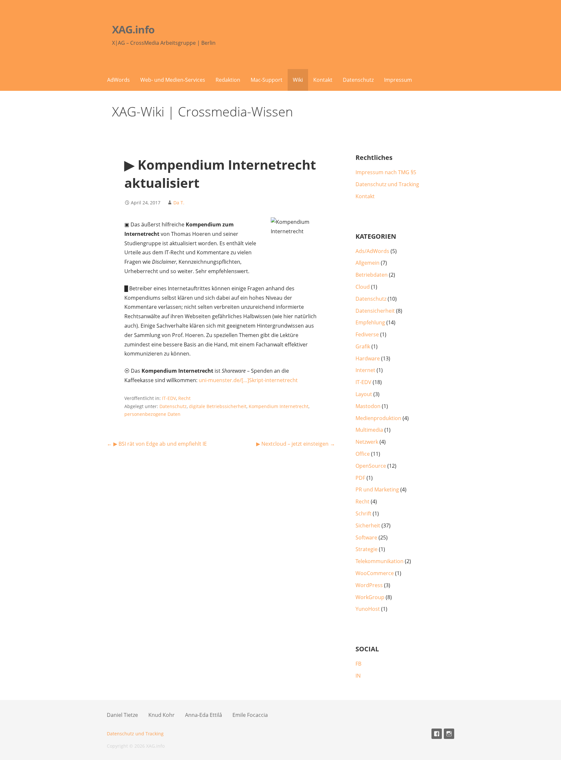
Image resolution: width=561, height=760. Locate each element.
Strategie (366, 549)
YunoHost (367, 608)
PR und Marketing (377, 489)
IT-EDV (169, 398)
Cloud (362, 286)
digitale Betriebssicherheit (217, 406)
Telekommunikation (379, 561)
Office (362, 453)
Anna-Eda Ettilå (203, 714)
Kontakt (322, 79)
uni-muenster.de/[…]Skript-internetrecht (248, 380)
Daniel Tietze (122, 714)
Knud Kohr (161, 714)
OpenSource (370, 465)
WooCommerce (374, 573)
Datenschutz (358, 79)
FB (358, 663)
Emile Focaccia (250, 714)
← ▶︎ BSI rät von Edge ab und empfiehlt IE (157, 443)
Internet (365, 370)
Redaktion (228, 79)
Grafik (362, 346)
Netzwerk (366, 441)
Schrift (363, 513)
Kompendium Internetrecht (278, 406)
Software (366, 537)
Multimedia (369, 429)
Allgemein (367, 262)
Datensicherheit (375, 310)
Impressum (398, 79)
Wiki (298, 79)
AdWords (118, 79)
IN (358, 675)
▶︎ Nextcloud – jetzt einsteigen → (295, 443)
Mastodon (367, 406)
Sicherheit (367, 525)
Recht (184, 398)
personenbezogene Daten (152, 414)
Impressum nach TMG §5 (385, 172)
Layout (363, 394)
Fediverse (367, 334)
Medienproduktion (378, 418)
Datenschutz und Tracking (387, 184)
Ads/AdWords (372, 251)
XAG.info (133, 29)
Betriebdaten (371, 274)
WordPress (369, 585)
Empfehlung (370, 322)
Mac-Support (266, 79)
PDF (360, 477)
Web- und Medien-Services (172, 79)
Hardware (367, 358)
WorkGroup (369, 597)
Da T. (178, 202)
